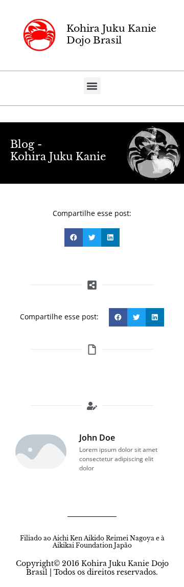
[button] (92, 85)
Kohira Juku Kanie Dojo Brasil (111, 34)
